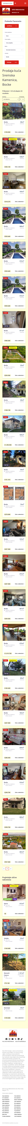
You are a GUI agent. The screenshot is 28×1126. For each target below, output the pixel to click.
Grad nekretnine (5, 1096)
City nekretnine (17, 1096)
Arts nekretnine (5, 1112)
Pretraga (9, 62)
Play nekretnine (5, 1108)
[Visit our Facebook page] (6, 1039)
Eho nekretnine (17, 1103)
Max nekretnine (17, 1108)
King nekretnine (5, 1110)
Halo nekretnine (17, 1101)
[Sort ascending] (20, 99)
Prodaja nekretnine (6, 1116)
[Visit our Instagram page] (9, 1039)
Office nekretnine (5, 1101)
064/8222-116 (15, 12)
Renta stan (4, 1114)
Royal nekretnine (5, 1099)
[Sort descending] (23, 99)
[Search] (15, 3)
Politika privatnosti (8, 1041)
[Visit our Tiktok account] (22, 1039)
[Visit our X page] (15, 1039)
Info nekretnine (17, 1097)
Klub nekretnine (5, 1103)
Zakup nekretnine (18, 1114)
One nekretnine (17, 1112)
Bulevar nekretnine (18, 1099)
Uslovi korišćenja (20, 1041)
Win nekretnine (17, 1105)
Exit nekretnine (17, 1107)
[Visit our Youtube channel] (12, 1039)
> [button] (10, 868)
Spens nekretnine (5, 1105)
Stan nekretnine (5, 1107)
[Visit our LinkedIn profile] (19, 1039)
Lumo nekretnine (17, 1116)
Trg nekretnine (17, 1110)
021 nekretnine (5, 1097)
